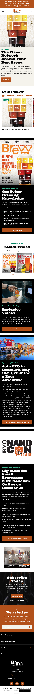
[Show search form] (31, 11)
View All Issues (17, 275)
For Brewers (6, 635)
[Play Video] (17, 292)
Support (4, 654)
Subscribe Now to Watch (17, 329)
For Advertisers (8, 641)
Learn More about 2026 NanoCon (17, 538)
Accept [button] (22, 691)
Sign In (22, 600)
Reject (28, 691)
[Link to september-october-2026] (9, 263)
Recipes (20, 95)
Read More (6, 79)
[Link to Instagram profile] (17, 685)
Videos (29, 95)
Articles (10, 95)
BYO (3, 647)
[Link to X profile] (22, 685)
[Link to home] (17, 11)
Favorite (30, 100)
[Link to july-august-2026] (24, 263)
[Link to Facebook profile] (11, 685)
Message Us (11, 678)
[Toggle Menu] (3, 11)
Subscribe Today (17, 230)
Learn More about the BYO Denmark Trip (17, 422)
